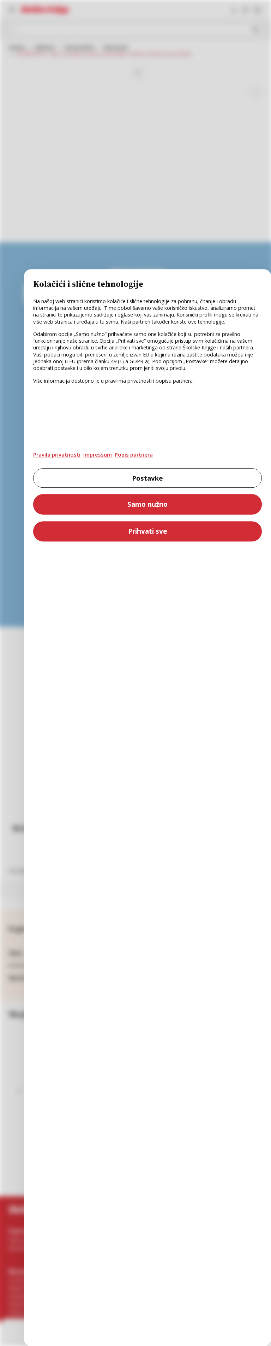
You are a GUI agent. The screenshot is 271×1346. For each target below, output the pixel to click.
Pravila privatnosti (56, 454)
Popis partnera (134, 454)
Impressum (97, 454)
